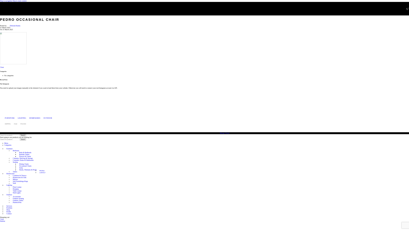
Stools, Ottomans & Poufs (28, 170)
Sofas (21, 168)
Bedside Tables (24, 154)
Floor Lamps (17, 187)
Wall (14, 183)
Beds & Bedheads (25, 152)
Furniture (10, 118)
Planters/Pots (17, 202)
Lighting (22, 118)
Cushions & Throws (19, 175)
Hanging (16, 189)
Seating (15, 162)
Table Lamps (17, 191)
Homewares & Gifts (19, 177)
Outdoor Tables (18, 200)
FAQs (15, 124)
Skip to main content (20, 1)
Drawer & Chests (25, 156)
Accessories (17, 197)
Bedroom (16, 151)
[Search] (404, 9)
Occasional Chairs (25, 166)
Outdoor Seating (18, 198)
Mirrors (15, 179)
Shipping (8, 124)
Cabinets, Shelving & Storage (23, 158)
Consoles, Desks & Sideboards (23, 160)
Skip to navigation (6, 1)
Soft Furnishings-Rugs (20, 181)
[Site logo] (15, 12)
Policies (23, 124)
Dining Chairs (24, 164)
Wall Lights (17, 193)
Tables (15, 172)
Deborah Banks (15, 26)
